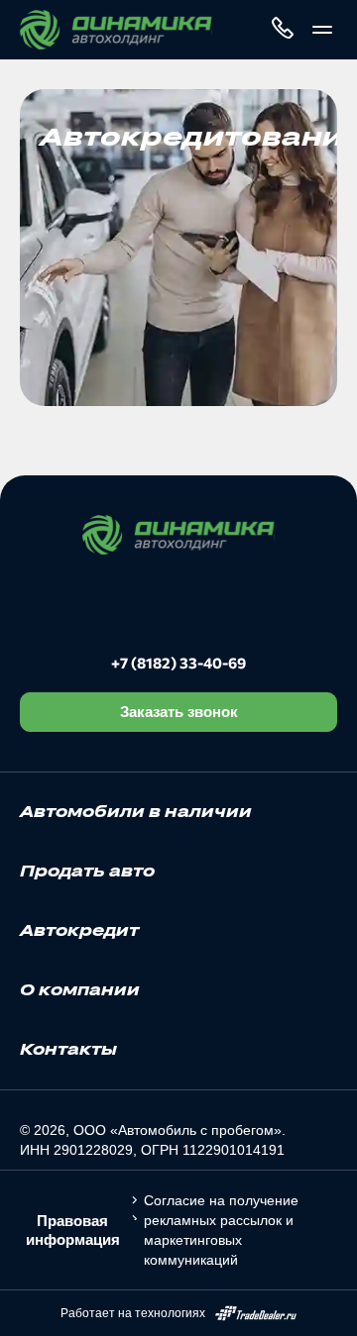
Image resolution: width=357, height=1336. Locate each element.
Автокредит (79, 930)
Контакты (68, 1049)
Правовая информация (73, 1230)
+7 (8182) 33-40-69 (178, 662)
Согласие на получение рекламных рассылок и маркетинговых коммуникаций (221, 1230)
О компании (80, 989)
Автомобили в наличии (136, 811)
